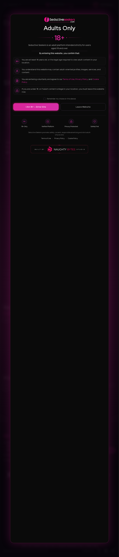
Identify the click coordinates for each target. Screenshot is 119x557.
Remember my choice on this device (61, 98)
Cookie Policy (73, 138)
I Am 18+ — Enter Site (36, 106)
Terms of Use (68, 79)
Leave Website (83, 106)
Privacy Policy (81, 79)
